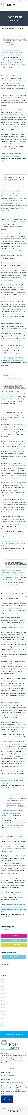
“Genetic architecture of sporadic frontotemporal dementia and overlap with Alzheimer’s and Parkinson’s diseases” (13, 394)
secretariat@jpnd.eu (17, 1082)
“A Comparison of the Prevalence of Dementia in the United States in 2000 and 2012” (13, 543)
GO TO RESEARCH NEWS (14, 940)
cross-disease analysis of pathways (13, 825)
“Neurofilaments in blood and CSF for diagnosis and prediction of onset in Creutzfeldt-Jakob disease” (11, 193)
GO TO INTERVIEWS (14, 945)
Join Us (11, 1068)
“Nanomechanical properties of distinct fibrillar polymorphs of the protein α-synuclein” (12, 813)
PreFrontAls (23, 206)
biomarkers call (10, 206)
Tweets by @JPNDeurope (8, 1076)
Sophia (13, 203)
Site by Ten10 (19, 1110)
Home (12, 20)
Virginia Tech (5, 917)
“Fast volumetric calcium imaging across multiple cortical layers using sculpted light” (13, 780)
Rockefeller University (8, 788)
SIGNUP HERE (14, 957)
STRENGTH (19, 65)
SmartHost (13, 1110)
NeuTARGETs (15, 820)
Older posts (5, 930)
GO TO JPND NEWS (14, 936)
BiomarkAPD (4, 203)
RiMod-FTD (4, 67)
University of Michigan (7, 551)
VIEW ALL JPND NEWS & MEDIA (14, 1034)
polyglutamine (10, 328)
